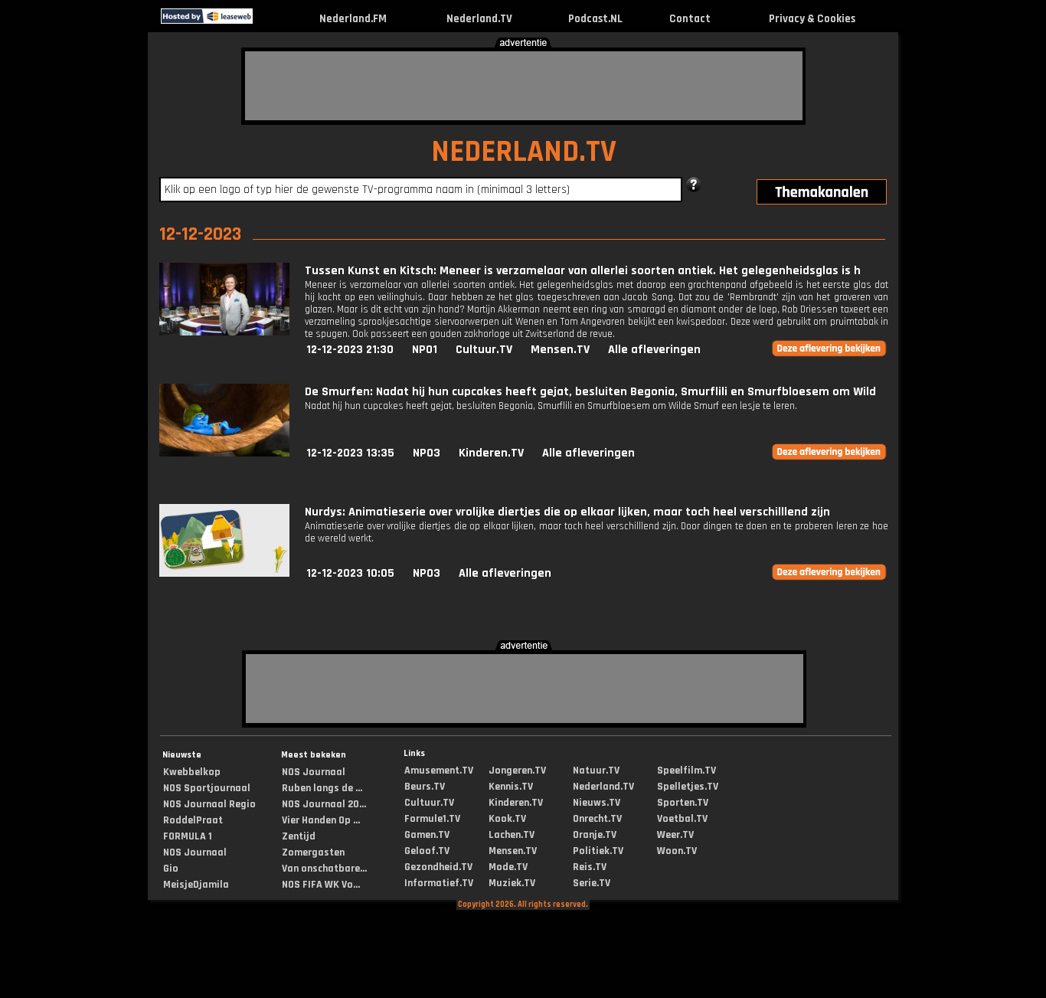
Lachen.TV (511, 835)
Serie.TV (591, 883)
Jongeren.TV (517, 770)
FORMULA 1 (187, 836)
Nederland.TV (479, 18)
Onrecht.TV (597, 819)
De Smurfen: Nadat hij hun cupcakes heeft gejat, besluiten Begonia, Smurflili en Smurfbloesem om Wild (590, 392)
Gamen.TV (426, 835)
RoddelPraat (193, 820)
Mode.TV (508, 867)
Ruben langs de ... (322, 788)
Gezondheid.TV (438, 867)
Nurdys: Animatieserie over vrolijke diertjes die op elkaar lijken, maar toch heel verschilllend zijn (567, 512)
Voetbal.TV (682, 819)
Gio (170, 868)
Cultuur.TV (484, 350)
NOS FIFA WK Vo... (321, 885)
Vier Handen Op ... (321, 820)
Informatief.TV (438, 883)
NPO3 (426, 453)
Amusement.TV (438, 770)
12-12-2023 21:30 (350, 350)
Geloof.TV (426, 851)
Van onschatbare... (324, 868)
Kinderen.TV (491, 453)
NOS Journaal (195, 852)
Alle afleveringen (654, 350)
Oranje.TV (594, 835)
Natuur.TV (596, 770)
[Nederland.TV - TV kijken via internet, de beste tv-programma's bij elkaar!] (266, 20)
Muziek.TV (512, 883)
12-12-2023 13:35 (350, 453)
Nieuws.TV (596, 803)
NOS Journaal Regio (209, 804)
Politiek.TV (598, 851)
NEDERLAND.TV (523, 152)
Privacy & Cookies (812, 18)
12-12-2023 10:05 (350, 573)
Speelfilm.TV (686, 770)
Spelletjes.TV (687, 786)
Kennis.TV (511, 786)
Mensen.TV (560, 350)
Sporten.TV (682, 803)
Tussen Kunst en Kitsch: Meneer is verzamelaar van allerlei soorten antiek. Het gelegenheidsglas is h (583, 271)
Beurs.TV (424, 786)
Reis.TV (589, 867)
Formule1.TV (432, 819)
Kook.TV (507, 819)
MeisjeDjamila (196, 885)
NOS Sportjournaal (206, 788)
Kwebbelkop (192, 772)
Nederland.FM (353, 18)
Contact (690, 18)
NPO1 (424, 350)
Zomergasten (313, 852)
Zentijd (298, 836)
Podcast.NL (595, 18)
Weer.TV (675, 835)
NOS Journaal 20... (324, 804)
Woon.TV (677, 851)
